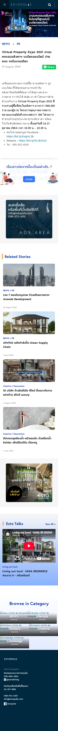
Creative (43, 629)
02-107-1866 (10, 689)
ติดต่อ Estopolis (11, 669)
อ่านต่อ (29, 179)
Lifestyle (42, 616)
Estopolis (11, 703)
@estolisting (13, 679)
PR (18, 44)
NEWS (6, 44)
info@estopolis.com (13, 699)
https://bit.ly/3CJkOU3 (33, 140)
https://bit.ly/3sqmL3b (20, 136)
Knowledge (14, 641)
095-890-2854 (11, 676)
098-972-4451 (10, 695)
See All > (50, 524)
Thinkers (14, 629)
